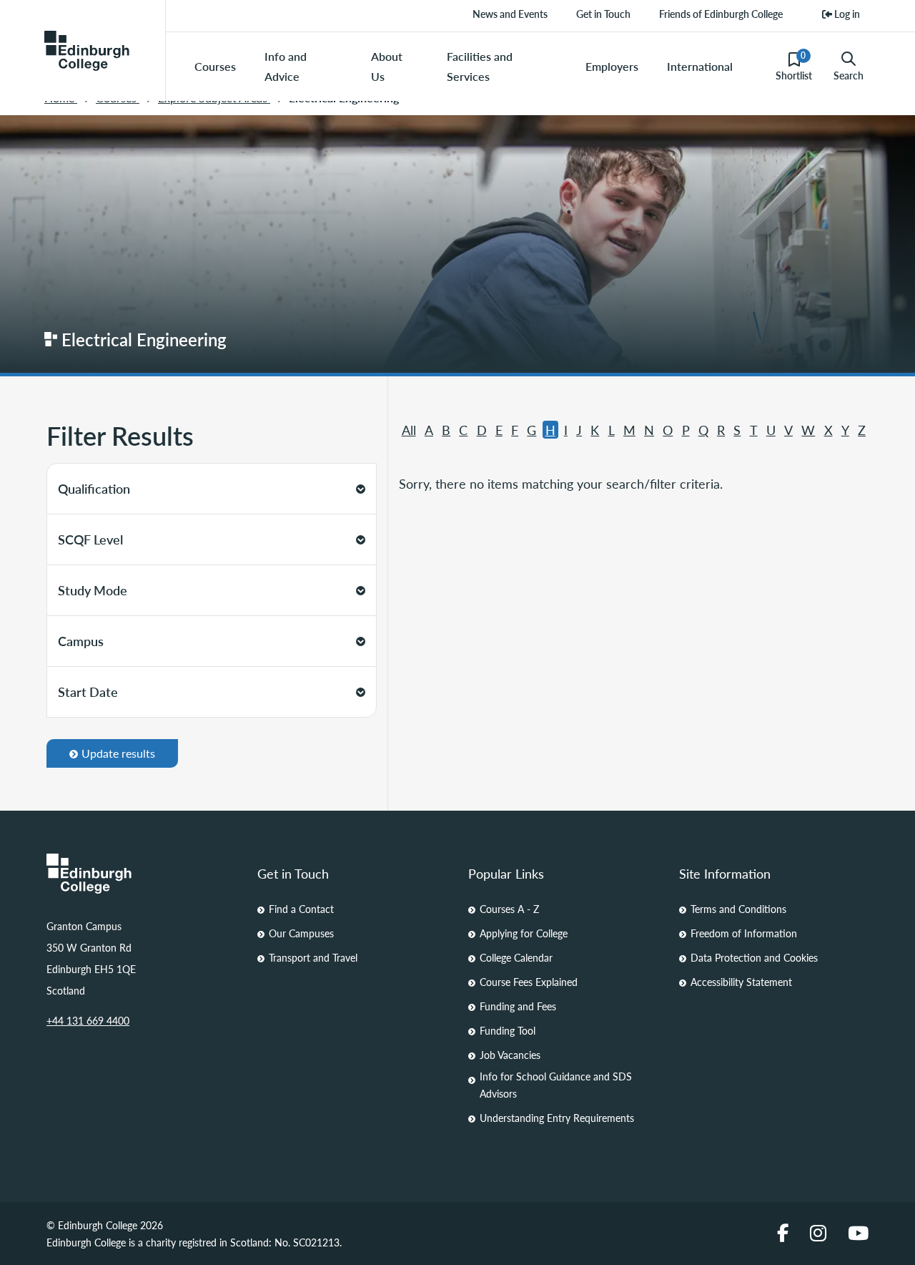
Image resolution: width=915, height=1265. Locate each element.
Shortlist (794, 65)
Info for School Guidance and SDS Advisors (556, 1084)
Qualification (94, 488)
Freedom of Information (744, 933)
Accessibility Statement (741, 982)
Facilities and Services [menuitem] (480, 66)
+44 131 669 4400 (87, 1020)
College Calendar (516, 957)
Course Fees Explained (529, 982)
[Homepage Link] (141, 874)
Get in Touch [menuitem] (603, 13)
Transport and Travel (313, 957)
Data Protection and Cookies (754, 957)
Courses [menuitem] (215, 66)
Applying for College (524, 933)
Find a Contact (301, 909)
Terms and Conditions (738, 909)
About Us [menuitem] (386, 66)
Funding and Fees (518, 1006)
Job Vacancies (510, 1054)
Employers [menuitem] (611, 66)
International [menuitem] (700, 66)
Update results (118, 753)
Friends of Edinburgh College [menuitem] (721, 13)
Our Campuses (301, 933)
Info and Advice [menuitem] (285, 66)
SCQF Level (90, 539)
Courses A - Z (509, 909)
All (409, 430)
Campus (81, 641)
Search (849, 75)
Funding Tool (507, 1030)
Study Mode (92, 590)
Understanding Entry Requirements (557, 1117)
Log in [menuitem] (846, 13)
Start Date (88, 691)
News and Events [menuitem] (510, 13)
